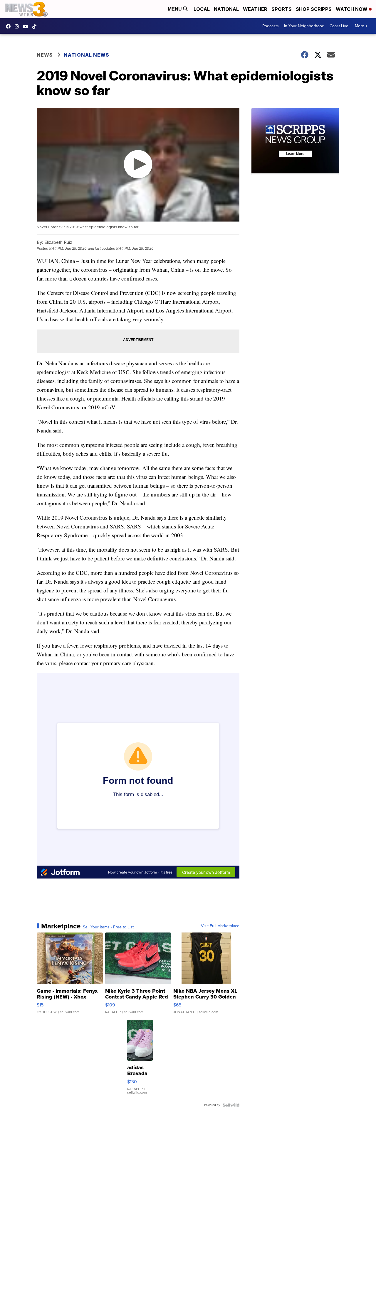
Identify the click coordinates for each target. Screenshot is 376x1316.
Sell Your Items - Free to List (108, 927)
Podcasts (270, 26)
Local (202, 9)
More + (361, 26)
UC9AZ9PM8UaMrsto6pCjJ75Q (27, 26)
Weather (255, 9)
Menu (175, 8)
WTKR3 (10, 26)
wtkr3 (18, 26)
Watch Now (352, 9)
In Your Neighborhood (304, 26)
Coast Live (339, 26)
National (226, 9)
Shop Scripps (314, 9)
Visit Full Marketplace (220, 926)
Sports (281, 9)
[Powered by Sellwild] (230, 1105)
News (45, 55)
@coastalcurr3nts (35, 26)
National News (86, 55)
